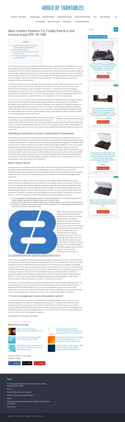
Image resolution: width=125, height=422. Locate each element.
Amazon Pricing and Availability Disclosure (20, 395)
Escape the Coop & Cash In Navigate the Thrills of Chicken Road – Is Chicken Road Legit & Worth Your (69, 339)
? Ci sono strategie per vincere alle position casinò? (25, 57)
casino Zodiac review (18, 100)
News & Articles (54, 22)
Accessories (40, 22)
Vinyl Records (105, 17)
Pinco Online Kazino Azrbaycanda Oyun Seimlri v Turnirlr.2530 (29, 338)
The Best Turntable (18, 17)
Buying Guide (35, 17)
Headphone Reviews (64, 17)
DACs (95, 17)
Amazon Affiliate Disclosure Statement (19, 392)
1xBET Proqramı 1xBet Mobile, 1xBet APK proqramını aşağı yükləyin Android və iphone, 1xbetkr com (69, 347)
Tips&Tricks (66, 22)
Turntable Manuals (81, 22)
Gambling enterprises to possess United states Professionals (25, 46)
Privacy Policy (11, 407)
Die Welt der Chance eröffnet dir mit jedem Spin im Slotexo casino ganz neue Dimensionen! (30, 347)
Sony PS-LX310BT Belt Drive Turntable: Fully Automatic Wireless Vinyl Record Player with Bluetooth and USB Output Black (103, 202)
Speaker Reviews (48, 17)
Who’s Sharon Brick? (20, 49)
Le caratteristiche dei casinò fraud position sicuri (25, 53)
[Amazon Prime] (108, 73)
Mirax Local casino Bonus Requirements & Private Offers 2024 (30, 330)
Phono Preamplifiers (82, 17)
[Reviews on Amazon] (100, 73)
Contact (9, 398)
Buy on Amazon (103, 77)
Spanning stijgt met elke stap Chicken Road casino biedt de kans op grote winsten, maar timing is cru (69, 331)
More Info (111, 80)
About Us (10, 389)
